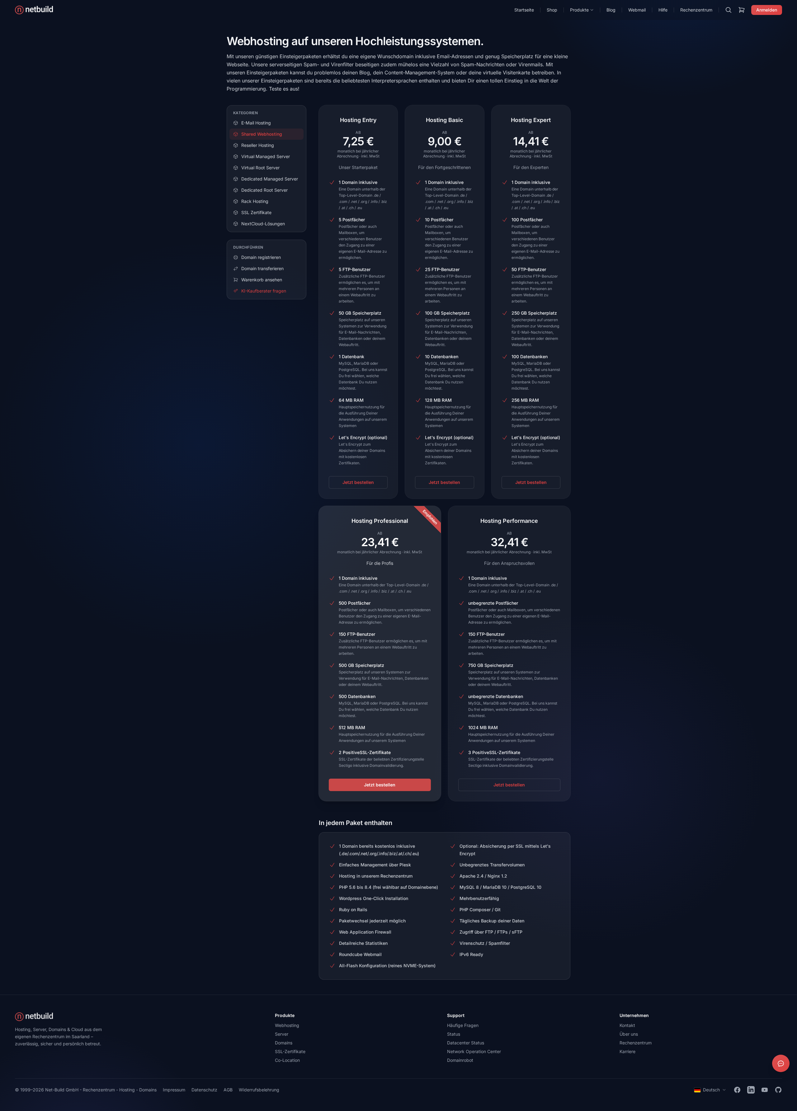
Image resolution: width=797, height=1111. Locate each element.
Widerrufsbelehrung (259, 1089)
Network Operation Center (474, 1051)
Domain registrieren (261, 257)
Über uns (629, 1034)
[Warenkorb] (741, 10)
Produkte (579, 9)
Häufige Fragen (463, 1025)
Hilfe (662, 9)
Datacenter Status (465, 1042)
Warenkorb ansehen (261, 279)
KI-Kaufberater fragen (263, 290)
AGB (228, 1089)
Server (281, 1034)
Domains (283, 1042)
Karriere (627, 1051)
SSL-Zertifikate (290, 1051)
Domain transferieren (262, 268)
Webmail (637, 9)
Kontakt (627, 1025)
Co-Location (287, 1060)
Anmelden (766, 9)
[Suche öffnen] (728, 10)
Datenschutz (204, 1089)
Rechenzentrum (696, 9)
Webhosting (287, 1025)
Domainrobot (460, 1060)
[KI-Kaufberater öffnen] (781, 1063)
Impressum (174, 1089)
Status (453, 1034)
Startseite (524, 9)
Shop (552, 9)
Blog (610, 9)
